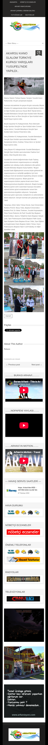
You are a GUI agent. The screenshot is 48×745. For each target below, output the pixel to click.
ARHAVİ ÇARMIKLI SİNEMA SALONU (22, 10)
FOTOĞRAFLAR (16, 15)
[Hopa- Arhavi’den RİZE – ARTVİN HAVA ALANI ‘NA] (12, 490)
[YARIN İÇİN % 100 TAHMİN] (23, 512)
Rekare (7, 349)
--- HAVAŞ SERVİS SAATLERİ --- (23, 481)
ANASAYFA (13, 2)
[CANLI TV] (23, 599)
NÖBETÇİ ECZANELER (28, 2)
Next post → (37, 365)
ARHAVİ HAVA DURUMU (23, 6)
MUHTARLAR (29, 15)
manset (8, 316)
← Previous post (13, 365)
